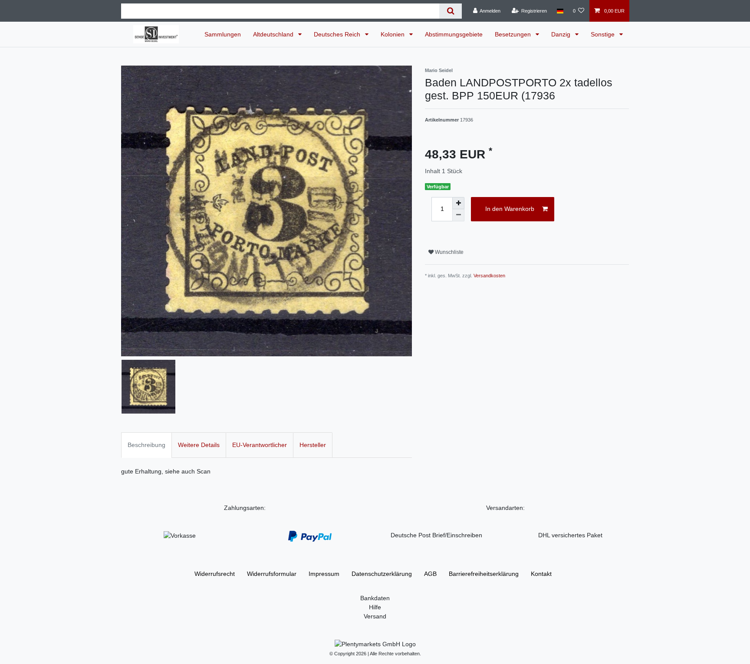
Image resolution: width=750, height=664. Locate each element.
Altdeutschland (274, 34)
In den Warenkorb (509, 208)
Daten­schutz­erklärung (382, 573)
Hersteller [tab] (312, 444)
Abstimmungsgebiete (454, 34)
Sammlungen (222, 34)
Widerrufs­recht (214, 573)
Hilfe (375, 607)
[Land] (560, 11)
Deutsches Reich (338, 34)
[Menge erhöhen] (458, 203)
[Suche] (450, 11)
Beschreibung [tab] (146, 444)
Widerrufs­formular (271, 573)
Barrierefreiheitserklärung (484, 573)
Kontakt (541, 573)
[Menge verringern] (458, 215)
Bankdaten (375, 598)
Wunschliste (449, 252)
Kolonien (393, 34)
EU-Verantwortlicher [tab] (259, 444)
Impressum (324, 573)
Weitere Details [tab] (199, 444)
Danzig (561, 34)
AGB (430, 573)
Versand (375, 616)
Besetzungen (514, 34)
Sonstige (603, 34)
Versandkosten (489, 275)
